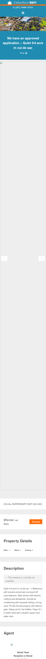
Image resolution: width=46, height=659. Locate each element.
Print (22, 52)
